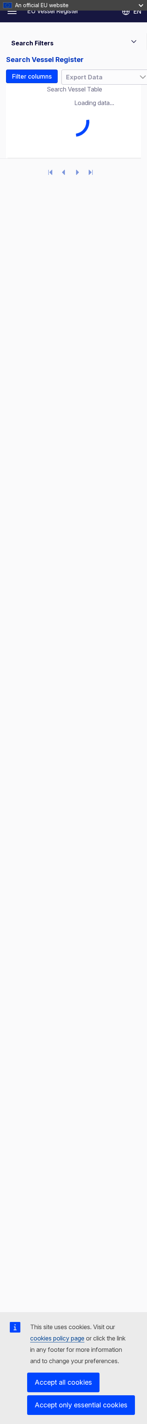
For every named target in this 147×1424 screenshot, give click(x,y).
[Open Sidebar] (12, 11)
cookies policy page (57, 1338)
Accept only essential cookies (81, 1405)
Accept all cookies (63, 1382)
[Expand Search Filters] (134, 41)
